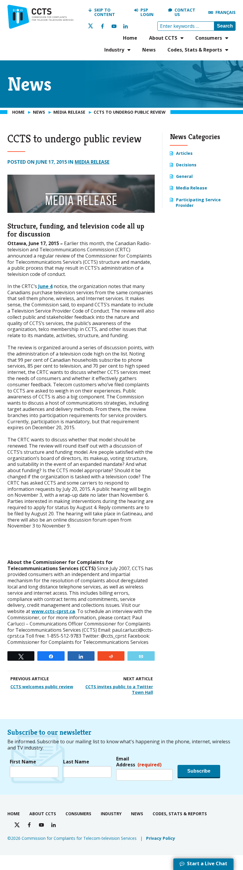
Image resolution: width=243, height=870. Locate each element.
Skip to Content (104, 12)
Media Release (92, 162)
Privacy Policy (160, 838)
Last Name (76, 762)
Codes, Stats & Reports (194, 49)
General (184, 176)
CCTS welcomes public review (41, 686)
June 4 (45, 286)
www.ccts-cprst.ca (53, 611)
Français (225, 12)
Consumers (208, 38)
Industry (114, 49)
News (149, 49)
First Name (23, 762)
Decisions (186, 165)
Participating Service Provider (198, 202)
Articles (184, 153)
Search (225, 25)
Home (130, 38)
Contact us (185, 12)
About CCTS (163, 38)
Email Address (139, 762)
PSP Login (147, 12)
